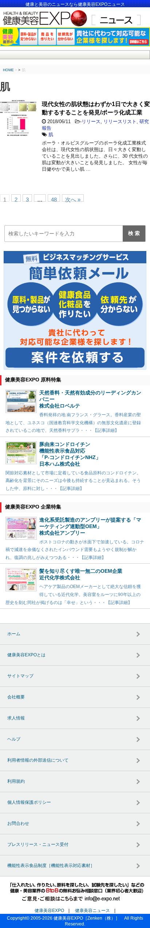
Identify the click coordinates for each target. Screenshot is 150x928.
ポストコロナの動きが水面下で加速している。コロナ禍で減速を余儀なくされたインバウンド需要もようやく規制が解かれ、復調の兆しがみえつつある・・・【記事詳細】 (74, 549)
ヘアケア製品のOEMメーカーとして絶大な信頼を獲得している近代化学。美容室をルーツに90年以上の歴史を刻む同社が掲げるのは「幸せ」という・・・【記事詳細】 (73, 594)
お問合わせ (18, 823)
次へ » (72, 199)
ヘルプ (13, 739)
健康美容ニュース (92, 910)
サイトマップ (20, 675)
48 (54, 199)
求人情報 (16, 718)
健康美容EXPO (49, 910)
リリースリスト (120, 121)
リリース (91, 121)
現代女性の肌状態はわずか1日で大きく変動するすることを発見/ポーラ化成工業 (96, 108)
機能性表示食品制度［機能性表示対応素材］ (51, 865)
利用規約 (16, 781)
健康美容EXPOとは (26, 654)
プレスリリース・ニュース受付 (37, 844)
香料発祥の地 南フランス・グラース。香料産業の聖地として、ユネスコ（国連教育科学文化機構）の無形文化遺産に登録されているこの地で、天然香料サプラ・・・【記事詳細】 (73, 422)
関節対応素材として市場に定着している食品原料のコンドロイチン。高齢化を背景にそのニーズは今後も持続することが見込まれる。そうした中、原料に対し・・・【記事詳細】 (73, 480)
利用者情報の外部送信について (37, 760)
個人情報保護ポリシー (29, 802)
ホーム (13, 633)
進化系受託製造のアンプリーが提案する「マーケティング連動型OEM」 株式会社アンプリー (90, 526)
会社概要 (16, 697)
